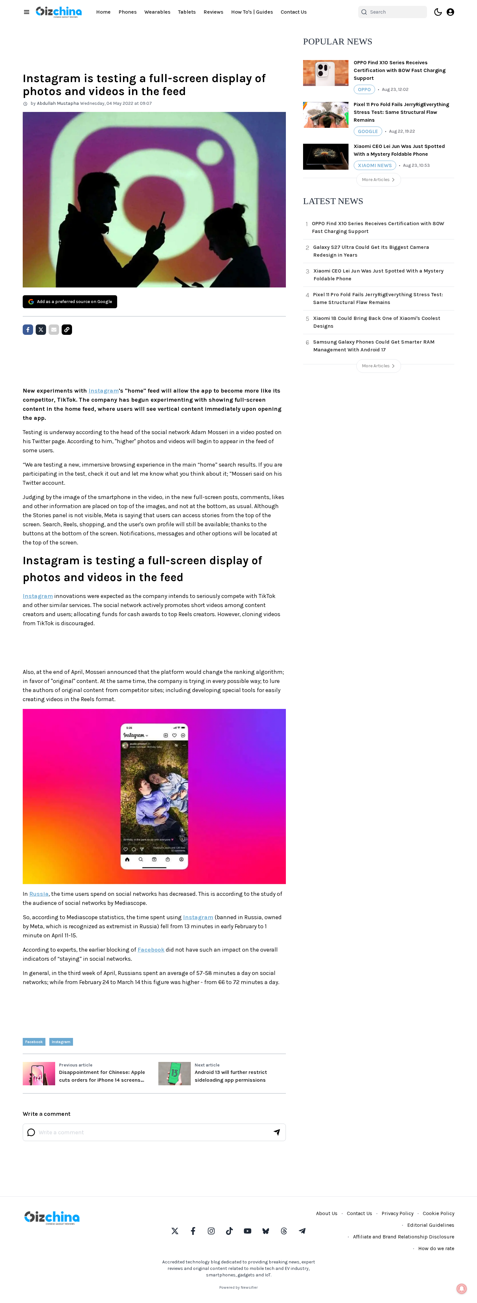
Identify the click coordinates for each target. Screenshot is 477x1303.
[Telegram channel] (302, 1231)
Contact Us (294, 12)
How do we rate (436, 1248)
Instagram (104, 390)
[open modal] (450, 12)
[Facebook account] (193, 1231)
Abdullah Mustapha (58, 103)
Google (368, 131)
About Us (326, 1213)
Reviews (213, 12)
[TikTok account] (229, 1231)
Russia (39, 893)
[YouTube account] (247, 1231)
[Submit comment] (277, 1132)
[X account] (175, 1231)
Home (103, 12)
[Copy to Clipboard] (67, 329)
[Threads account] (284, 1231)
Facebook (151, 949)
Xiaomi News (375, 165)
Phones (127, 12)
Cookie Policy (438, 1213)
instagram (61, 1042)
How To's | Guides (252, 12)
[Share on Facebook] (28, 329)
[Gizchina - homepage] (58, 12)
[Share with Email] (54, 329)
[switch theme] (438, 12)
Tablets (187, 12)
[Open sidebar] (27, 12)
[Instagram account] (211, 1231)
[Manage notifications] (462, 1289)
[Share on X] (41, 329)
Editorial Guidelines (430, 1225)
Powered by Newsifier (238, 1287)
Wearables (157, 12)
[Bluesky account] (266, 1231)
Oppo (364, 89)
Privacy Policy (397, 1213)
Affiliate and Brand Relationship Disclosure (403, 1237)
